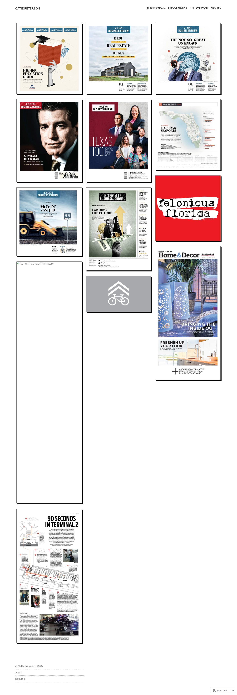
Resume (20, 679)
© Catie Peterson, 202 (28, 666)
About (18, 672)
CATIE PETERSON (27, 8)
